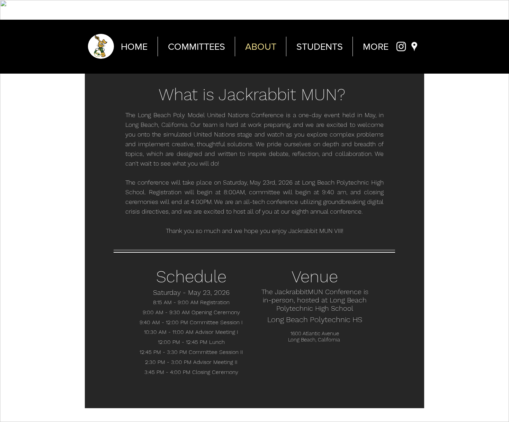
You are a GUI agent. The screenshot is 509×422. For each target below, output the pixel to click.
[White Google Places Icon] (414, 46)
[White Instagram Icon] (401, 46)
